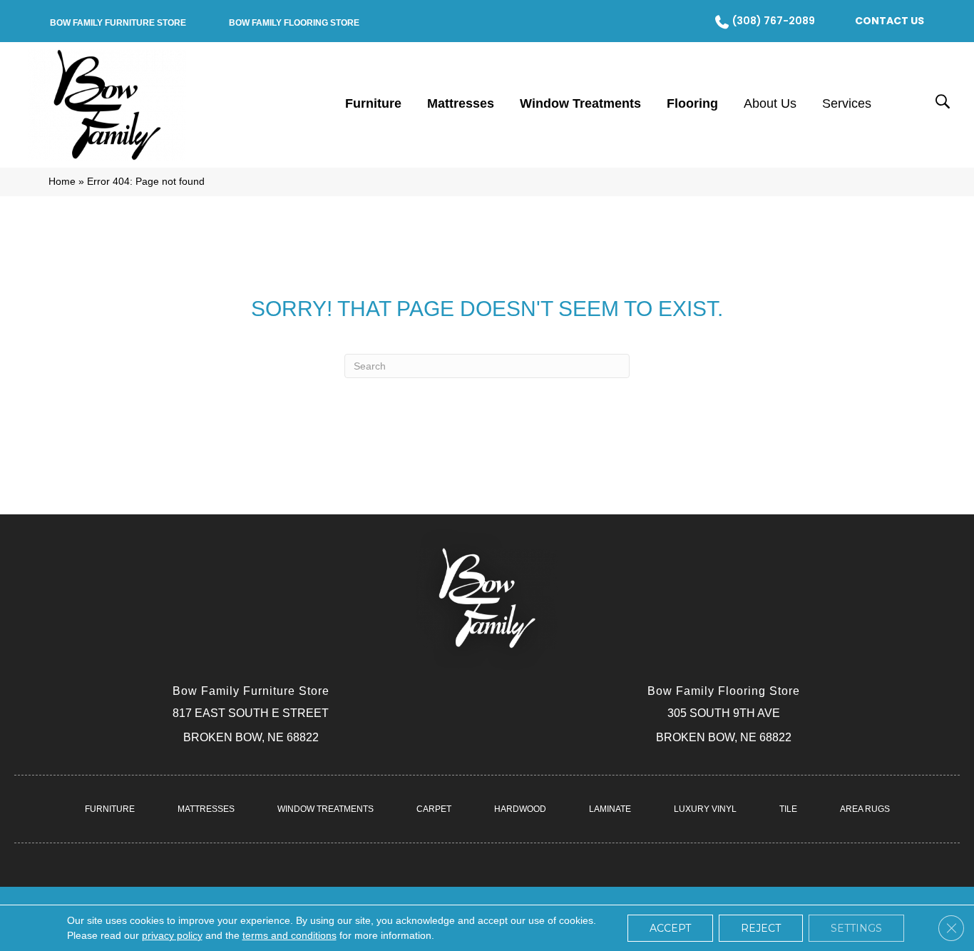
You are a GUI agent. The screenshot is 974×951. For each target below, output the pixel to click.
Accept (670, 928)
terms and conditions (289, 935)
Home (62, 181)
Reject (761, 928)
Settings (856, 928)
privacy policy (172, 935)
